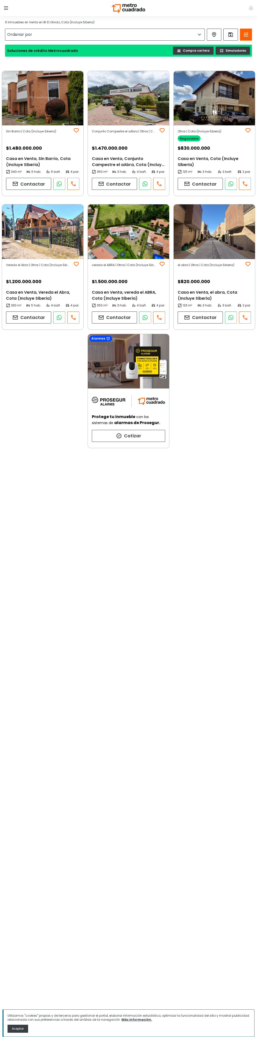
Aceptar (18, 1028)
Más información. (136, 1019)
